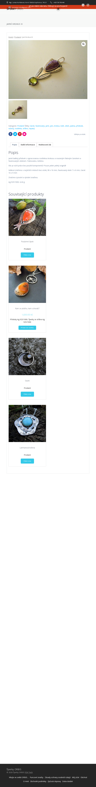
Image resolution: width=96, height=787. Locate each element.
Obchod (84, 777)
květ (62, 126)
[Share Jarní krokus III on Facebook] (10, 134)
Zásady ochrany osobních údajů (58, 777)
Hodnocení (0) (45, 144)
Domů (10, 37)
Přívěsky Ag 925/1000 (19, 319)
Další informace (28, 144)
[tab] (14, 144)
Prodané (17, 37)
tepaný (32, 128)
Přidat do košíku (27, 328)
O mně (26, 781)
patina (72, 126)
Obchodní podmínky (38, 781)
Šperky (15, 9)
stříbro (25, 128)
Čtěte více (27, 255)
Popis (14, 144)
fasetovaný (40, 126)
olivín (67, 126)
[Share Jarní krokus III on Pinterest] (20, 134)
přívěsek (79, 126)
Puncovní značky (36, 777)
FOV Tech (29, 772)
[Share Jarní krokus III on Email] (24, 134)
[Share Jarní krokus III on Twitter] (15, 134)
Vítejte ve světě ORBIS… (18, 777)
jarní (47, 126)
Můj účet (75, 777)
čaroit (32, 126)
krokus (57, 126)
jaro (51, 126)
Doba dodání (67, 781)
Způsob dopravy (54, 781)
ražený (11, 128)
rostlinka (18, 128)
